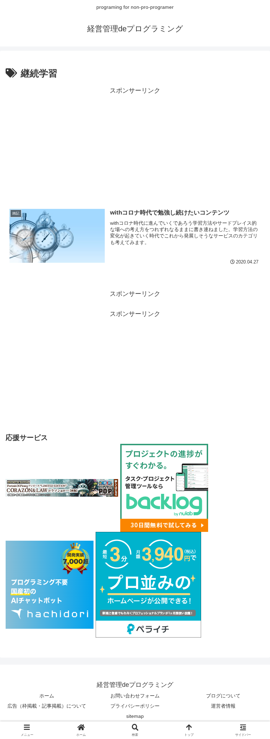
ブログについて (223, 695)
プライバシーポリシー (135, 706)
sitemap (135, 716)
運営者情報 (223, 706)
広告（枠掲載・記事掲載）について (46, 706)
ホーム (46, 695)
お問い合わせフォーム (135, 695)
